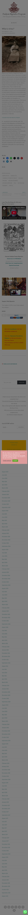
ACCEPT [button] (15, 460)
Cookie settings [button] (7, 460)
